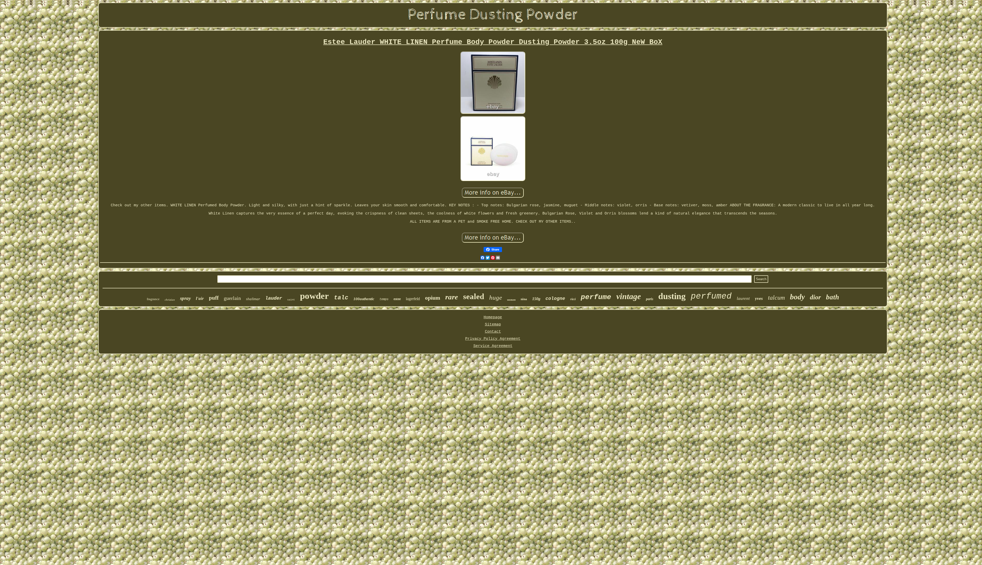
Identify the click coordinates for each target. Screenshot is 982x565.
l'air (200, 298)
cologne (555, 298)
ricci (573, 299)
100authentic (363, 299)
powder (314, 296)
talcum (776, 297)
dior (815, 297)
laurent (743, 298)
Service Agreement (492, 346)
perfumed (711, 296)
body (797, 296)
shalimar (253, 299)
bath (832, 297)
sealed (473, 296)
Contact (493, 332)
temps (384, 299)
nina (524, 299)
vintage (628, 296)
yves (759, 298)
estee (397, 299)
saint (291, 299)
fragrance (153, 299)
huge (495, 297)
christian (170, 299)
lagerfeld (413, 299)
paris (649, 299)
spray (185, 298)
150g (536, 299)
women (511, 299)
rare (451, 297)
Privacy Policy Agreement (492, 339)
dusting (672, 296)
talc (341, 298)
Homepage (493, 317)
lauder (273, 298)
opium (432, 298)
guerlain (232, 298)
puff (214, 298)
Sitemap (493, 324)
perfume (596, 297)
